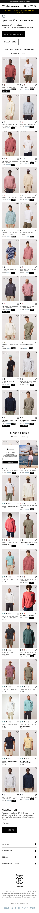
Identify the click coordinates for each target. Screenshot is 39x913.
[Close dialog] (37, 446)
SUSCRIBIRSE (10, 462)
